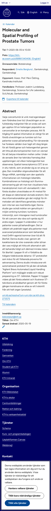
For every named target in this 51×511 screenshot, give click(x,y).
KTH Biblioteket (10, 392)
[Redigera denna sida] (3, 326)
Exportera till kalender (17, 99)
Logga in (44, 2)
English (33, 12)
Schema (6, 428)
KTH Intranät (8, 378)
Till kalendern (9, 304)
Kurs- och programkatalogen (16, 434)
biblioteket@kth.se (11, 317)
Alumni (5, 372)
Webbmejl (7, 445)
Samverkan (7, 355)
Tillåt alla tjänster (17, 503)
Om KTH (6, 361)
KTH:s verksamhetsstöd (14, 414)
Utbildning (7, 344)
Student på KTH (10, 366)
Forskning (7, 350)
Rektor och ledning (11, 408)
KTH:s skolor (8, 397)
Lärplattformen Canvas (13, 439)
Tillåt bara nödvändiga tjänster (24, 495)
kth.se (5, 2)
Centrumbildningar (11, 403)
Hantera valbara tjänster (21, 488)
